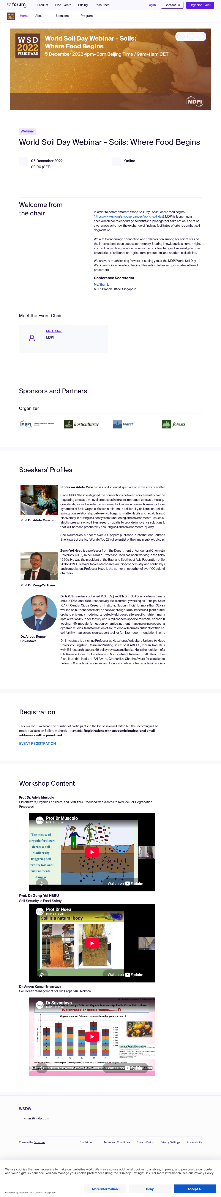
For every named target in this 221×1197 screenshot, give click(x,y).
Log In (151, 5)
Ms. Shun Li (101, 284)
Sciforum (39, 1142)
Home (24, 16)
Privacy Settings (170, 1142)
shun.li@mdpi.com (36, 1118)
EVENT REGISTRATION (37, 744)
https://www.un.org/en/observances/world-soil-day (129, 216)
